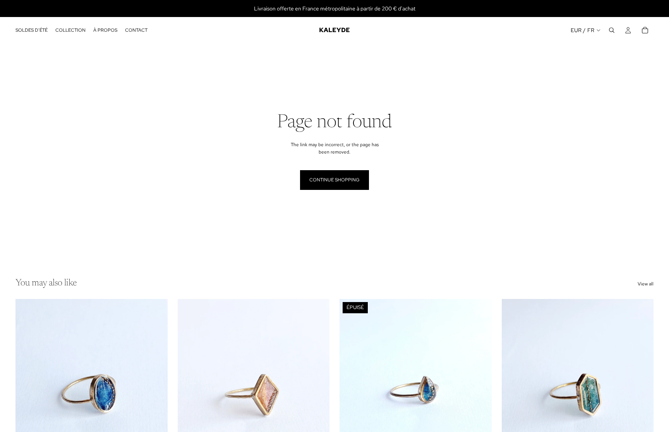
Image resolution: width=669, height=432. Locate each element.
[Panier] (645, 30)
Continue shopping (334, 180)
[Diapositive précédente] (189, 394)
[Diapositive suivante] (317, 394)
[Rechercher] (611, 30)
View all (646, 284)
